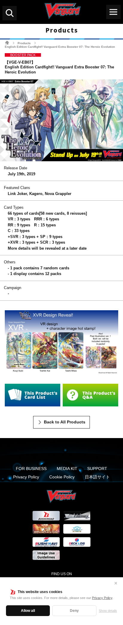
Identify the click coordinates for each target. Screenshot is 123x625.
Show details (108, 610)
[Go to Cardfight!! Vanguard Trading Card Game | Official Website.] (7, 42)
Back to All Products (64, 422)
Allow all (28, 611)
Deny (74, 611)
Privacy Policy (102, 598)
